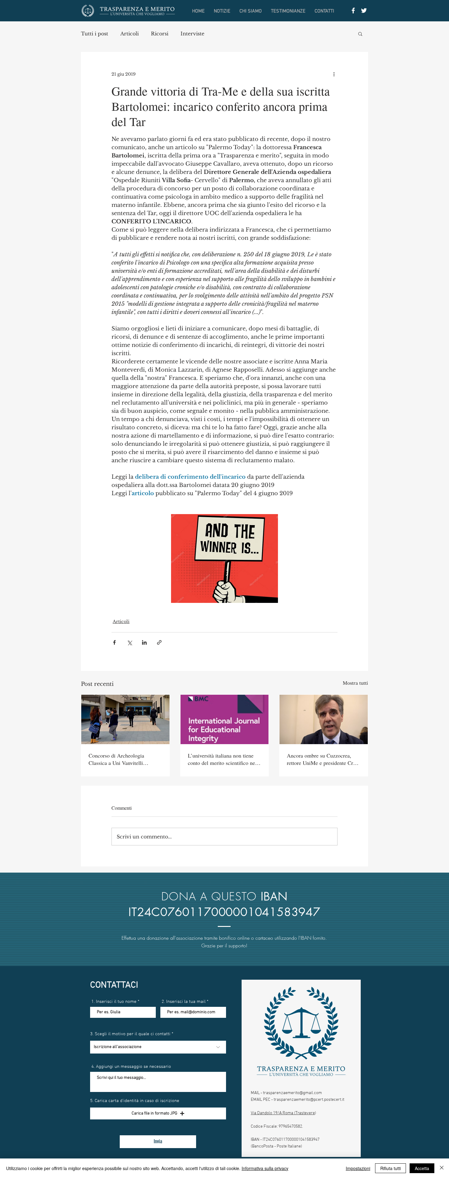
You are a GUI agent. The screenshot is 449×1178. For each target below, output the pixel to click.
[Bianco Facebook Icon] (353, 10)
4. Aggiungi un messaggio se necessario (131, 1067)
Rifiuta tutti (390, 1168)
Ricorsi (159, 34)
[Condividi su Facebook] (114, 642)
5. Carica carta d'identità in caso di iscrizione (134, 1101)
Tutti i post (94, 34)
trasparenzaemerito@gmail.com (292, 1093)
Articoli (129, 34)
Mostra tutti (355, 683)
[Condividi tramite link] (159, 642)
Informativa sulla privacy (265, 1168)
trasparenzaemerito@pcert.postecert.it (309, 1099)
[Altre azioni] (334, 74)
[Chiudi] (441, 1168)
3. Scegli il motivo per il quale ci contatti (130, 1034)
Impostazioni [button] (358, 1168)
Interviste (192, 34)
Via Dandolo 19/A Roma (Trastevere (283, 1113)
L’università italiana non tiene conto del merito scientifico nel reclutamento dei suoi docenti (222, 759)
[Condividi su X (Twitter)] (129, 642)
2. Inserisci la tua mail (184, 1002)
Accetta (422, 1168)
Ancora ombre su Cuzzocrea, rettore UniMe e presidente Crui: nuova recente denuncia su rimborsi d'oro (323, 759)
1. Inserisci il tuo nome (114, 1002)
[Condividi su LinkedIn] (144, 642)
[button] (360, 33)
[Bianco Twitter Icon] (364, 10)
